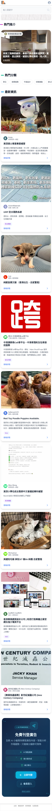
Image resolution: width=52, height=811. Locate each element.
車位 (4, 82)
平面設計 (27, 82)
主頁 (15, 806)
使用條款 (28, 806)
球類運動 (39, 82)
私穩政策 (35, 806)
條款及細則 (26, 791)
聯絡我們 (21, 806)
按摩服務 (15, 82)
